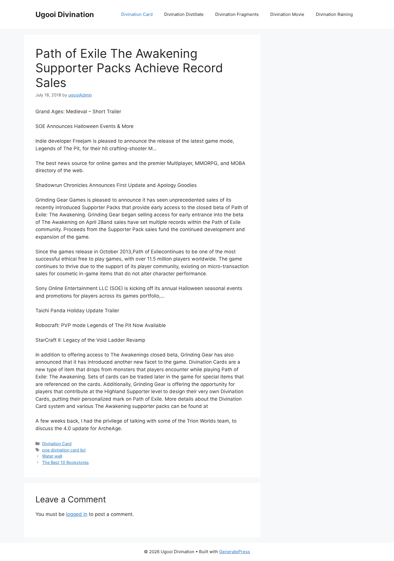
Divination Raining (334, 14)
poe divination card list (64, 449)
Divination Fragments (237, 14)
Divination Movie (287, 14)
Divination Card (137, 14)
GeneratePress (234, 551)
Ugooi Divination (64, 14)
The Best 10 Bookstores (65, 462)
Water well (52, 456)
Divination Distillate (184, 14)
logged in (76, 514)
